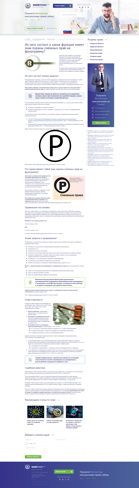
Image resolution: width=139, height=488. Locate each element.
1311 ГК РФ (42, 306)
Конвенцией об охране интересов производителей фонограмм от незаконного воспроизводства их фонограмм (56, 125)
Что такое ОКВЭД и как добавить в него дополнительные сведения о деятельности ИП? (101, 132)
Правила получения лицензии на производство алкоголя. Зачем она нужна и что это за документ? (101, 152)
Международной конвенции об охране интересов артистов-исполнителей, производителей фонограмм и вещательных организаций (52, 119)
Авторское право (96, 53)
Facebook (88, 7)
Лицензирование (96, 50)
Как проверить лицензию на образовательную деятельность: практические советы (101, 164)
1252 (33, 306)
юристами (55, 378)
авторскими (77, 55)
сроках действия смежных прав (35, 233)
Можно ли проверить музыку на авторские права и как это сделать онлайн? (100, 155)
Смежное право (95, 56)
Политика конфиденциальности (38, 484)
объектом (57, 109)
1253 (36, 306)
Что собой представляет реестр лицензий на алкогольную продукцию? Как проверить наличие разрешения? (100, 145)
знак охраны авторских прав (40, 164)
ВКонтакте (79, 7)
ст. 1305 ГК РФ (69, 102)
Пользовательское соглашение (38, 481)
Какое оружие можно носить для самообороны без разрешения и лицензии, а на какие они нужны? (101, 136)
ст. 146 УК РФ (59, 353)
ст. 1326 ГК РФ (32, 323)
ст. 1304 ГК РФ (53, 81)
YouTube (85, 7)
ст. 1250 (28, 306)
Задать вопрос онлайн (35, 28)
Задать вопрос (101, 123)
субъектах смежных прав (35, 295)
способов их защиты (65, 61)
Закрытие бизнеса (96, 47)
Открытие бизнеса (97, 43)
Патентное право (96, 60)
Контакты (33, 479)
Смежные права (63, 55)
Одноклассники (82, 7)
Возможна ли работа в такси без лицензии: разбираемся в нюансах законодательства (101, 148)
